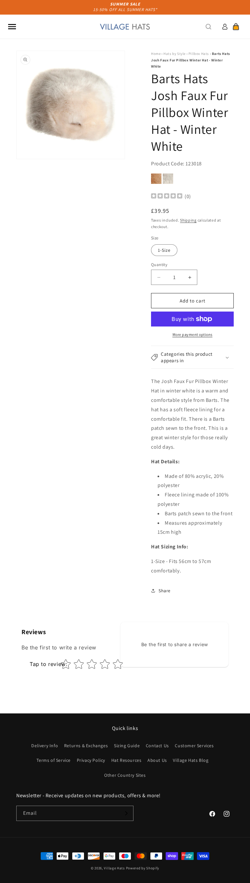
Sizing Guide (127, 746)
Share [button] (165, 591)
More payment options (193, 334)
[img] (166, 196)
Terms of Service (53, 760)
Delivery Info (44, 746)
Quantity (159, 264)
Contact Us (157, 746)
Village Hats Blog (190, 760)
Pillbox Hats (198, 53)
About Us (157, 760)
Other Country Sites (125, 775)
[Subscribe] (126, 813)
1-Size (164, 250)
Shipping (188, 220)
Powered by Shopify (143, 868)
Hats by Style (174, 53)
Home (155, 53)
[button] (12, 27)
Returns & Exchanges (86, 746)
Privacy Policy (91, 760)
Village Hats (114, 868)
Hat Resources (126, 760)
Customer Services (194, 746)
